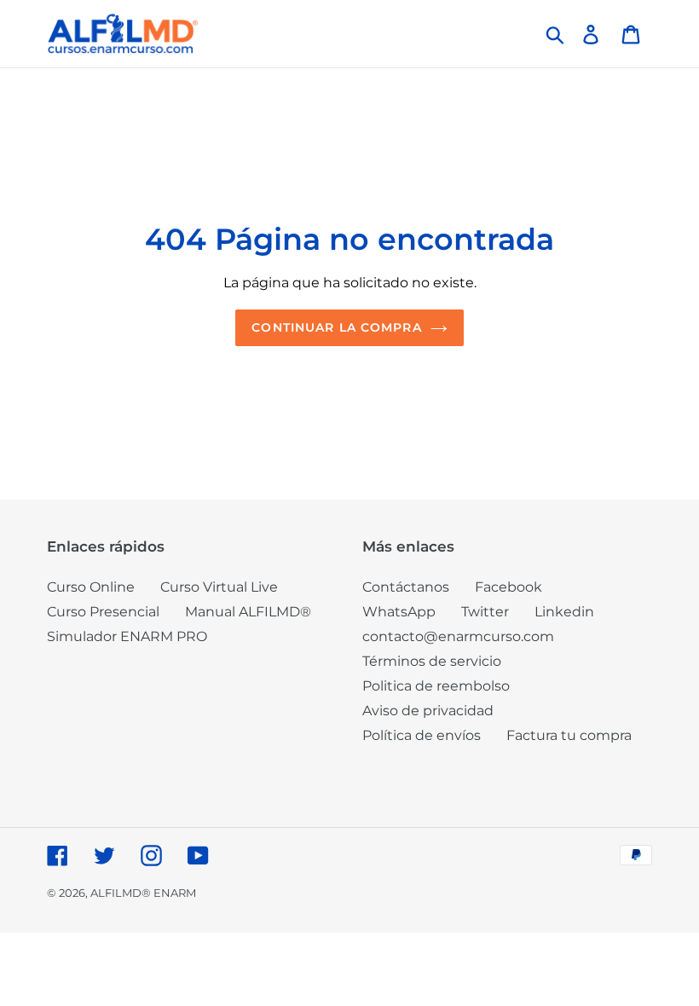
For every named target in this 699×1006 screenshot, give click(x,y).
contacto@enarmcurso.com (458, 636)
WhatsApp (399, 612)
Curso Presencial (103, 612)
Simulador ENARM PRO (127, 636)
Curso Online (91, 587)
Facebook (508, 587)
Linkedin (564, 612)
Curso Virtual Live (219, 587)
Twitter (485, 612)
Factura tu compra (569, 735)
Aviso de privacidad (428, 710)
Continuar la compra (336, 327)
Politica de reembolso (436, 686)
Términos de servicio (431, 661)
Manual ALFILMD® (248, 612)
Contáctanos (405, 587)
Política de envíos (421, 735)
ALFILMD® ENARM (143, 892)
